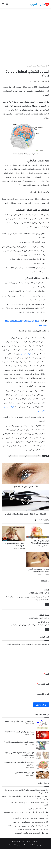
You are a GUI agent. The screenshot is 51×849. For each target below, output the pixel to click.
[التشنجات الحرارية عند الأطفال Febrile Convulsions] (37, 559)
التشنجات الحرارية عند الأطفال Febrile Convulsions (38, 570)
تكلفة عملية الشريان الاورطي (37, 808)
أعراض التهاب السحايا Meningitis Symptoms (40, 542)
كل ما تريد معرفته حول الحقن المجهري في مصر (30, 822)
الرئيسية (45, 65)
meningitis (32, 456)
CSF (39, 456)
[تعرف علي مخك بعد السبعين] (42, 775)
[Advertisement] (25, 37)
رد (47, 604)
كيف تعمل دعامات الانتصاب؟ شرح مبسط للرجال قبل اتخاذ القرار (27, 803)
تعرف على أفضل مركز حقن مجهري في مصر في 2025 (28, 825)
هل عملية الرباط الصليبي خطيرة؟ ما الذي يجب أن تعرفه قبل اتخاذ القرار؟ (26, 791)
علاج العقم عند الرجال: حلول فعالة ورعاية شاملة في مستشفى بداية (26, 813)
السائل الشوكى (13, 456)
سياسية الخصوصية (15, 844)
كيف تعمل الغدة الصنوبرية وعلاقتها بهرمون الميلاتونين (19, 763)
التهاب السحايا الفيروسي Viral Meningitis (13, 544)
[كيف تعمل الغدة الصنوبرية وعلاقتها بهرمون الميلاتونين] (42, 765)
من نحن (39, 844)
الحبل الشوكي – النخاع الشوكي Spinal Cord (19, 721)
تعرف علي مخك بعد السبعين (24, 772)
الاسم (46, 674)
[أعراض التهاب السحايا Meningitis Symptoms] (37, 532)
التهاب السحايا (26, 353)
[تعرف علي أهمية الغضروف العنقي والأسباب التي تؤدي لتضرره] (42, 755)
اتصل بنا (32, 844)
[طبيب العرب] (39, 4)
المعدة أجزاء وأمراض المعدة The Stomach (19, 731)
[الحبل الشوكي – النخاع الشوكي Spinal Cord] (42, 724)
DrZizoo (44, 81)
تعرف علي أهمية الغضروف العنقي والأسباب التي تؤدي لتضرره (19, 754)
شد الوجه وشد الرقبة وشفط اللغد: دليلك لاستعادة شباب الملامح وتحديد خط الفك (25, 797)
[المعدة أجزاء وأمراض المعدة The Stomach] (42, 735)
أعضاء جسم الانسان (34, 65)
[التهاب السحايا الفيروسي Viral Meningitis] (13, 533)
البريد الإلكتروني (43, 684)
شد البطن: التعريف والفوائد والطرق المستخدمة (31, 833)
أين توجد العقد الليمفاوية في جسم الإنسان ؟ (19, 742)
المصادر (25, 844)
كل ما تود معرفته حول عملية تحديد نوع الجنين (31, 829)
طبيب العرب (20, 841)
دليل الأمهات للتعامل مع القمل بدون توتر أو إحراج (30, 818)
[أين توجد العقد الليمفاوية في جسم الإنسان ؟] (42, 745)
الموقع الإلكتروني (43, 694)
